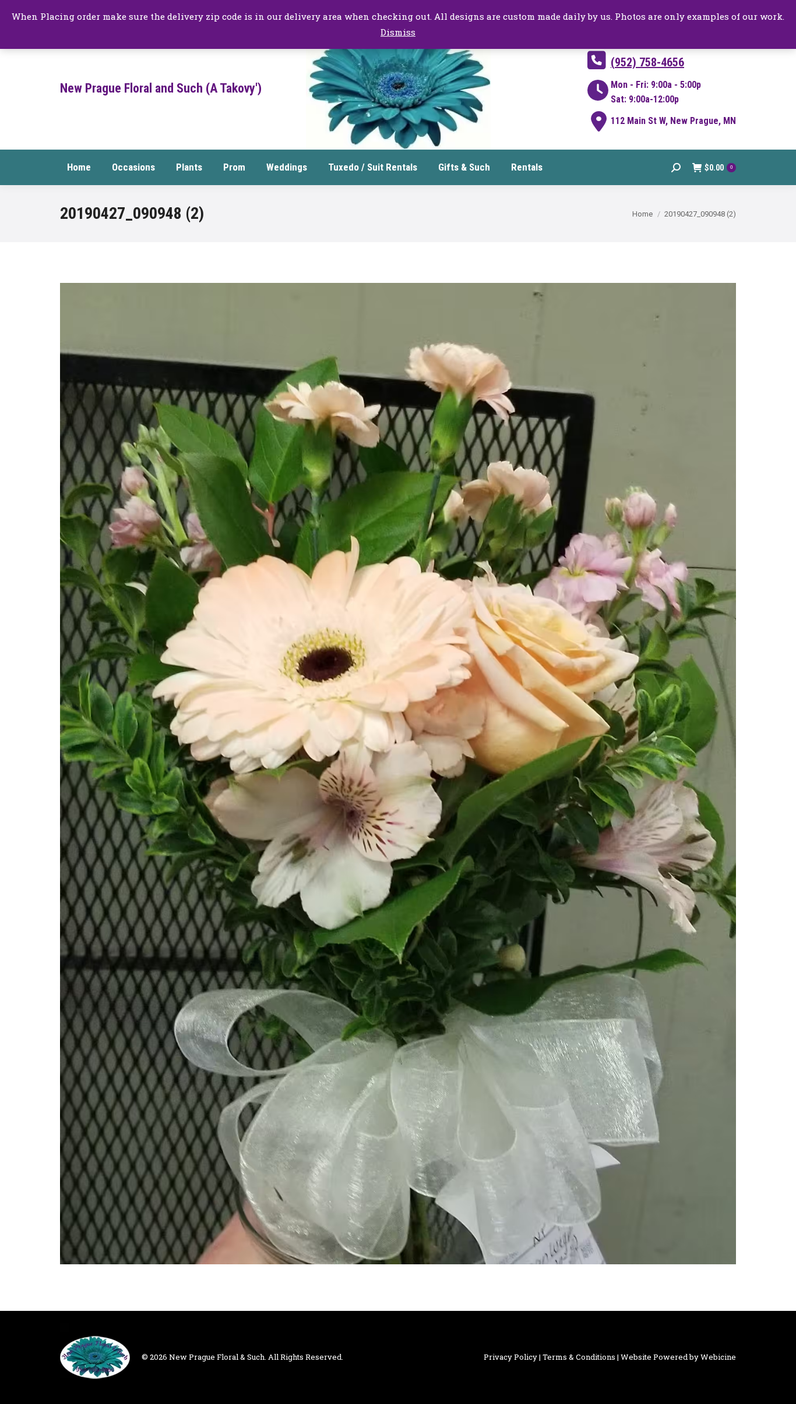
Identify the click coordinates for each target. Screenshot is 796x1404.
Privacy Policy (510, 1357)
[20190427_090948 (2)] (398, 773)
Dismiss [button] (398, 32)
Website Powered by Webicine (678, 1357)
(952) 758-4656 (647, 62)
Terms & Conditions (579, 1357)
